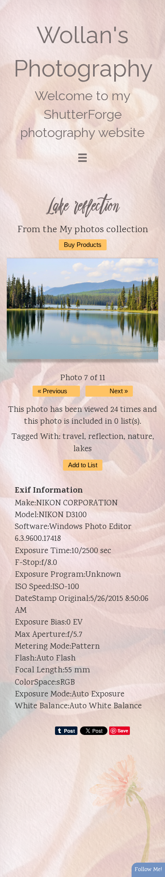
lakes (82, 449)
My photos (82, 230)
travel (73, 437)
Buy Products (83, 244)
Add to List (82, 465)
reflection (106, 437)
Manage (153, 4)
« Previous (52, 391)
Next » (119, 391)
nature (139, 437)
